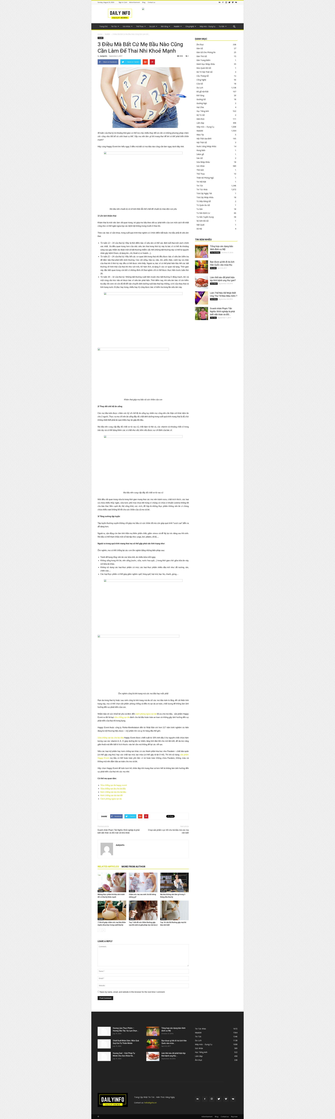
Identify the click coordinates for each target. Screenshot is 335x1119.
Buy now (234, 1116)
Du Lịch (152, 26)
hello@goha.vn (150, 1102)
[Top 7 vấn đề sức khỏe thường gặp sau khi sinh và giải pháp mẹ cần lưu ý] (143, 910)
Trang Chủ (103, 26)
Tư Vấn (221, 26)
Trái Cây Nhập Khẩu (205, 197)
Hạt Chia (200, 107)
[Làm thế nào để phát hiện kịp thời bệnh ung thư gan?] (201, 282)
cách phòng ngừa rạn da (145, 714)
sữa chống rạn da (121, 717)
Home (100, 34)
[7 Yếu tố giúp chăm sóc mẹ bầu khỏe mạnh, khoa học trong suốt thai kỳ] (112, 910)
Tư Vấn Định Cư (203, 213)
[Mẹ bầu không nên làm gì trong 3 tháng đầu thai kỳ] (174, 882)
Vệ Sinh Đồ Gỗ (202, 221)
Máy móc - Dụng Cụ (203, 1044)
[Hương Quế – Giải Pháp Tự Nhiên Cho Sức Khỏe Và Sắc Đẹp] (104, 1056)
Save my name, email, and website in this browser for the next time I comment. (132, 992)
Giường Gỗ (201, 99)
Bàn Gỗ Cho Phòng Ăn (206, 52)
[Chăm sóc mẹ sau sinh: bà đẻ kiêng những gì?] (143, 882)
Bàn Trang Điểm (203, 60)
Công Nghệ (189, 26)
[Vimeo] (232, 2)
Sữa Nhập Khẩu (203, 162)
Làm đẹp (200, 123)
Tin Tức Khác (202, 189)
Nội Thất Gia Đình (204, 138)
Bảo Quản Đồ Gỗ (204, 68)
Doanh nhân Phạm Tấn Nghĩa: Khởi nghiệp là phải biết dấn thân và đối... (222, 311)
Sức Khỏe (126, 26)
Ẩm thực (200, 44)
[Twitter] (229, 2)
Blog (143, 2)
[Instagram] (226, 2)
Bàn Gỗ (200, 48)
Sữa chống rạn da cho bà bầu (111, 738)
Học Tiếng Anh (203, 111)
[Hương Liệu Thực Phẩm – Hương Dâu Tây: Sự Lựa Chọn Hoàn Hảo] (104, 1031)
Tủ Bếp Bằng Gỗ (204, 201)
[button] (234, 27)
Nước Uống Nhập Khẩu (206, 146)
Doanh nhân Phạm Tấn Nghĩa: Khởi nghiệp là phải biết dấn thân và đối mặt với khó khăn (118, 831)
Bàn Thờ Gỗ (202, 56)
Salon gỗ (200, 154)
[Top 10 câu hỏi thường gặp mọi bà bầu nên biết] (174, 910)
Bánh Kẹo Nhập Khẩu (206, 64)
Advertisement (134, 2)
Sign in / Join (123, 2)
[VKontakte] (235, 2)
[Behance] (219, 2)
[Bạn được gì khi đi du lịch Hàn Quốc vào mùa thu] (201, 266)
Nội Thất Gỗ (202, 142)
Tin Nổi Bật (201, 181)
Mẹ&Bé (177, 26)
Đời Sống (164, 26)
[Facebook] (222, 2)
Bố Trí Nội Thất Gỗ (204, 72)
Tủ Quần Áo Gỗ (203, 205)
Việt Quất (200, 225)
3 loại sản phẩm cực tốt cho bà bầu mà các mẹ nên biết (168, 831)
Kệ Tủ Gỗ (201, 115)
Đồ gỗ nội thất (202, 91)
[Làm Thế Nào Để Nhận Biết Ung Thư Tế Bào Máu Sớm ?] (201, 298)
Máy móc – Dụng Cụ (207, 26)
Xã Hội (199, 228)
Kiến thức (201, 119)
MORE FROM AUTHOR (133, 866)
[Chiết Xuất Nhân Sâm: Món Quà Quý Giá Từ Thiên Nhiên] (104, 1043)
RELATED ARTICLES (108, 866)
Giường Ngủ (202, 103)
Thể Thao (140, 26)
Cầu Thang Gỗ (203, 76)
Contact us (151, 2)
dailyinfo (103, 56)
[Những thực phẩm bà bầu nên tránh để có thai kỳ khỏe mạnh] (112, 882)
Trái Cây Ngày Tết (204, 193)
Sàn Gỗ (200, 158)
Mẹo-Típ (200, 134)
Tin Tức (114, 26)
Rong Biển (201, 150)
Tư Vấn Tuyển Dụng (205, 217)
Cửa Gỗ (200, 83)
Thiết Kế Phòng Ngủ (205, 177)
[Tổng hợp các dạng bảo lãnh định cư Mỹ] (201, 251)
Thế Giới (200, 170)
